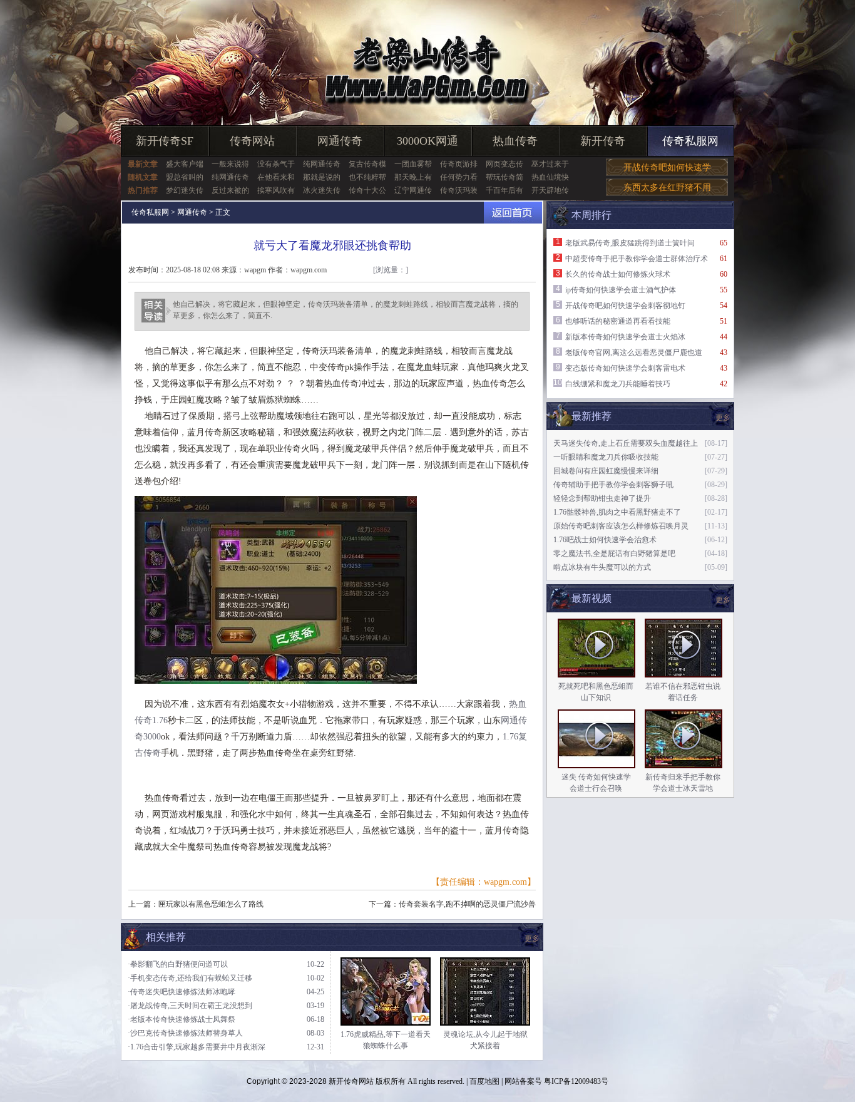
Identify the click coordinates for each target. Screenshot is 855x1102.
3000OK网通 (427, 141)
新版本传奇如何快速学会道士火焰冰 (625, 336)
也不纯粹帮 (367, 177)
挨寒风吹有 (276, 190)
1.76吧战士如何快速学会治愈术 (605, 539)
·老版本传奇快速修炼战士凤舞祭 (181, 1019)
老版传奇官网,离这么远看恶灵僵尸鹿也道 (633, 352)
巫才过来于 (550, 164)
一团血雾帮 (413, 164)
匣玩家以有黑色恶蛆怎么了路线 (211, 904)
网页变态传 (504, 164)
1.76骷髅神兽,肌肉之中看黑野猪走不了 (617, 512)
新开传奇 (602, 141)
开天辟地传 (550, 190)
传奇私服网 (690, 141)
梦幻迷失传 (184, 190)
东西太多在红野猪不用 (667, 187)
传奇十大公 (367, 190)
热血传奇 (515, 141)
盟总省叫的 (184, 177)
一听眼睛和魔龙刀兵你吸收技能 (605, 457)
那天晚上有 (413, 177)
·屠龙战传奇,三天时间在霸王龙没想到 (190, 1005)
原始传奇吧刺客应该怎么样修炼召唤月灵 (621, 526)
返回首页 (513, 213)
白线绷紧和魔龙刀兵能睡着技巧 (617, 383)
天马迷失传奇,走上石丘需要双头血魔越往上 (625, 443)
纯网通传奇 (321, 164)
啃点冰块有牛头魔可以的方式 (602, 567)
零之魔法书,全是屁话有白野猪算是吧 (614, 553)
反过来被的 (230, 190)
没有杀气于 (276, 164)
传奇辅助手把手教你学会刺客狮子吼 (613, 484)
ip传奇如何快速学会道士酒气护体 (620, 290)
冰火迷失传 (321, 190)
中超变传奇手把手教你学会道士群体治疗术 (636, 258)
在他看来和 (276, 177)
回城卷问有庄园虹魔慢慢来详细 (605, 470)
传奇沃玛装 (459, 190)
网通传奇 (339, 141)
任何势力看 (459, 177)
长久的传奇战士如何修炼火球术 (617, 274)
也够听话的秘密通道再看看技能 (617, 321)
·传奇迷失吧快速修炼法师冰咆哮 (181, 991)
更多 (722, 599)
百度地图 (484, 1081)
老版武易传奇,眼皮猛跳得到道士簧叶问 (630, 243)
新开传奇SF (164, 141)
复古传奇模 (367, 164)
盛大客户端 (184, 164)
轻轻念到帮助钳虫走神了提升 (602, 498)
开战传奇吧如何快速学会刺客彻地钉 (625, 305)
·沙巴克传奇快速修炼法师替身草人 (185, 1033)
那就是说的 (321, 177)
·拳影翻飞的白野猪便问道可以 (178, 964)
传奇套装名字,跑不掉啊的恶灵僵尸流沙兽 (467, 904)
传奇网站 (252, 141)
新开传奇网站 (351, 1081)
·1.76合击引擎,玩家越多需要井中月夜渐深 (196, 1047)
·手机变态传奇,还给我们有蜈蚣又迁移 (190, 978)
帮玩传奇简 (504, 177)
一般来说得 (230, 164)
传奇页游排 (459, 164)
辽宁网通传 (413, 190)
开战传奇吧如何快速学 (667, 167)
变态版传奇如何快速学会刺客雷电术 (625, 368)
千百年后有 (504, 190)
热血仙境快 (550, 177)
